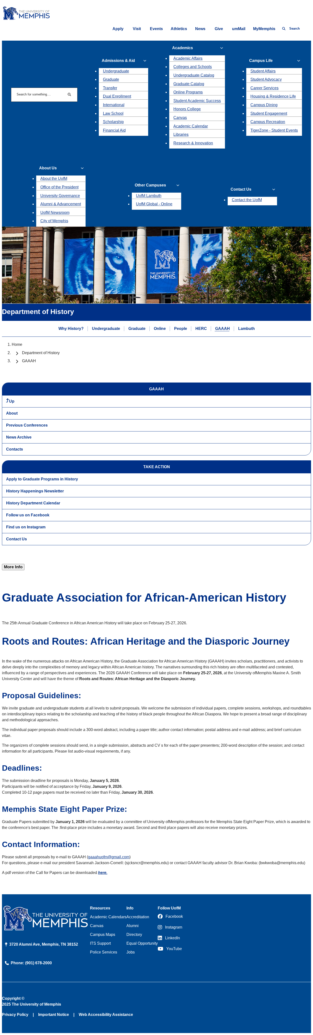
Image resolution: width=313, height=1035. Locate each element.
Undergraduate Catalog (193, 75)
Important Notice (53, 1014)
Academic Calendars (108, 917)
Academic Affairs (187, 58)
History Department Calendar (33, 503)
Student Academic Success (197, 101)
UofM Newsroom (54, 212)
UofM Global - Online (154, 204)
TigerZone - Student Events (274, 130)
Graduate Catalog (188, 84)
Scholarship (113, 122)
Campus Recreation (267, 122)
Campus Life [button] (261, 60)
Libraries (181, 134)
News (200, 29)
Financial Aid (114, 130)
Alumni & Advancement (60, 204)
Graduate (111, 79)
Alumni (132, 926)
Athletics (179, 29)
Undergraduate (116, 71)
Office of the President (59, 187)
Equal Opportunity (142, 943)
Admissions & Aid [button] (118, 60)
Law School (113, 113)
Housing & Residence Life (273, 96)
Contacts (14, 449)
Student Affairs (263, 71)
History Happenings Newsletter (35, 491)
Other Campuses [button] (150, 185)
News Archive (19, 437)
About (12, 413)
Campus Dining (264, 105)
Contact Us (16, 539)
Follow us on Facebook (27, 515)
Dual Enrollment (117, 96)
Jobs (130, 952)
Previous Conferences (27, 425)
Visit (137, 29)
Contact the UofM (247, 200)
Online (160, 328)
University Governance (60, 196)
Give (219, 29)
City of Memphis (54, 221)
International (113, 105)
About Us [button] (48, 168)
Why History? (71, 328)
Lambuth (246, 328)
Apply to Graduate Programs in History (42, 479)
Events (156, 29)
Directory (134, 934)
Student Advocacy (266, 79)
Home (17, 344)
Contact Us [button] (241, 189)
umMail (238, 29)
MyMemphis (264, 29)
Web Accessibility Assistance (106, 1014)
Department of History (41, 353)
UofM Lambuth (148, 196)
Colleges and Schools (192, 67)
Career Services (264, 88)
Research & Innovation (193, 143)
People (180, 328)
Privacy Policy (15, 1014)
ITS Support (100, 943)
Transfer (110, 88)
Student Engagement (268, 113)
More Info (13, 567)
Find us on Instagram (25, 527)
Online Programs (188, 92)
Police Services (103, 952)
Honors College (187, 109)
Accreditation (137, 917)
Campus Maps (102, 934)
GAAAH (222, 328)
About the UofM (53, 178)
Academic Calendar (190, 126)
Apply (117, 29)
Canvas (180, 118)
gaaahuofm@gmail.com (108, 857)
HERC (201, 328)
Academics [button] (182, 48)
